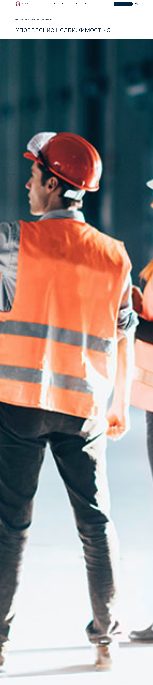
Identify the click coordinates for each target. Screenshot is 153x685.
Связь (96, 4)
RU (136, 4)
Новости (88, 4)
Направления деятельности (62, 4)
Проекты (79, 4)
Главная (17, 19)
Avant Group (45, 4)
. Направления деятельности (27, 19)
